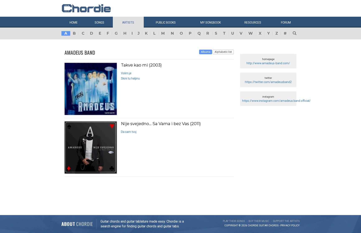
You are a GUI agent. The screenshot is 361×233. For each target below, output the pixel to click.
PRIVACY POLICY (290, 225)
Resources (252, 22)
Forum (286, 22)
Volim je (126, 73)
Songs (99, 22)
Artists (128, 22)
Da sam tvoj (128, 132)
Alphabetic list (223, 51)
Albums (205, 51)
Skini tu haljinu (130, 78)
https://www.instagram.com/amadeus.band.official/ (276, 100)
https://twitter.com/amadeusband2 (268, 82)
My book (210, 22)
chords (273, 225)
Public (166, 22)
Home (74, 22)
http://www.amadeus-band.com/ (268, 63)
